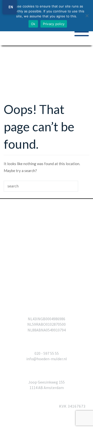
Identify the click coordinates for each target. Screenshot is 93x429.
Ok (33, 24)
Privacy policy (54, 24)
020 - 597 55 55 (46, 353)
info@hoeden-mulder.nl (46, 358)
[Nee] (86, 15)
